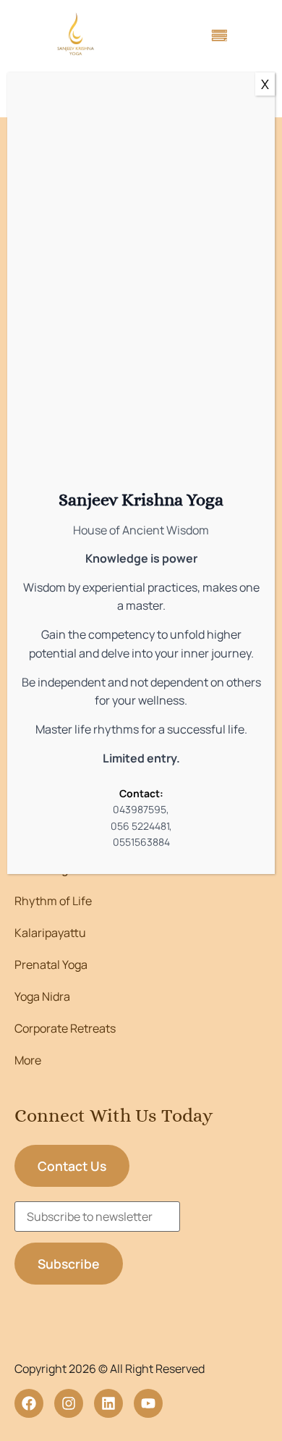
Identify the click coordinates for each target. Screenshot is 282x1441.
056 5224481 (140, 826)
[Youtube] (148, 1403)
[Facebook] (28, 1403)
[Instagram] (68, 1403)
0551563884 (141, 842)
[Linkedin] (108, 1403)
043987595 (139, 809)
